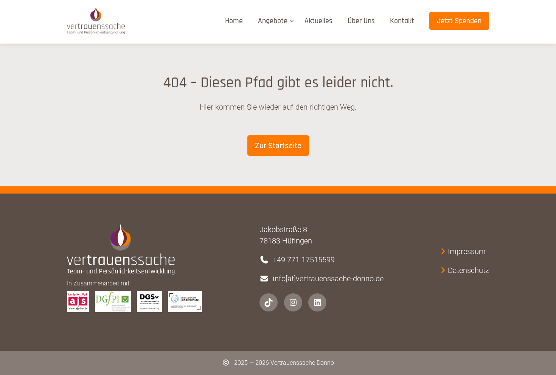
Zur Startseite (278, 145)
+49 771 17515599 (304, 259)
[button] (16, 358)
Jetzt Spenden (459, 21)
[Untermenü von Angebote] (293, 20)
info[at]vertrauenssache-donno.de (328, 278)
